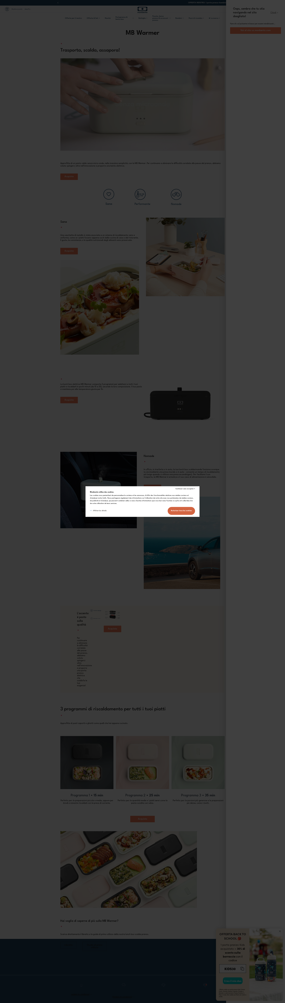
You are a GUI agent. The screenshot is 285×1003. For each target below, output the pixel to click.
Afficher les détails (100, 511)
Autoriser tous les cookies (181, 511)
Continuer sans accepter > (185, 489)
